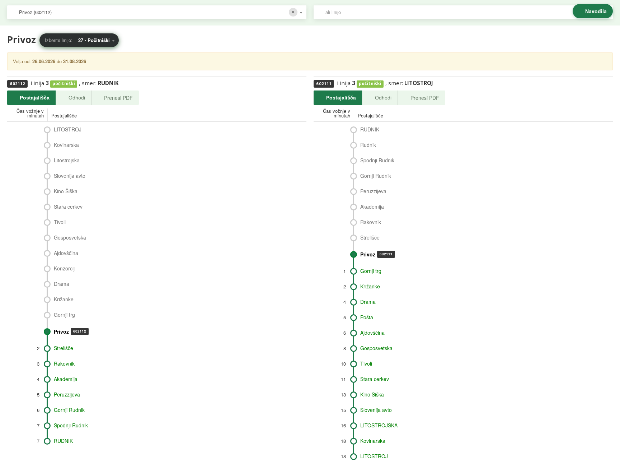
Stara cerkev (68, 206)
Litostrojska (67, 160)
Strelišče (63, 348)
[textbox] (467, 12)
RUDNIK (63, 440)
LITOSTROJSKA (379, 425)
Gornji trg (64, 314)
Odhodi (77, 98)
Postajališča (35, 98)
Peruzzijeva (67, 394)
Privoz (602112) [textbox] (35, 12)
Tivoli (60, 222)
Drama (61, 283)
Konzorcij (64, 268)
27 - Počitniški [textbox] (94, 40)
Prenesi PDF (118, 97)
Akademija (66, 378)
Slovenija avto (69, 175)
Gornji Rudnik (69, 409)
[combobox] (156, 12)
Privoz (70, 331)
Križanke (64, 299)
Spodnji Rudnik (71, 425)
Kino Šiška (66, 191)
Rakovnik (64, 363)
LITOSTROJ (67, 129)
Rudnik (368, 144)
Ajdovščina (66, 252)
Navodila (596, 11)
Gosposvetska (70, 237)
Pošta (366, 317)
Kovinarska (66, 144)
